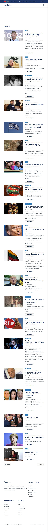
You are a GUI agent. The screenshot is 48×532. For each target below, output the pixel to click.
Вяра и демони (7, 506)
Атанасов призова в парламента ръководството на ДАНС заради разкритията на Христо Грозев (33, 372)
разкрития (7, 26)
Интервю (30, 486)
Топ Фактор (30, 496)
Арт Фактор (28, 203)
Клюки (5, 512)
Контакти (20, 512)
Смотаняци (6, 515)
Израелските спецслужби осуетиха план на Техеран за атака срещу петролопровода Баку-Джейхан (34, 126)
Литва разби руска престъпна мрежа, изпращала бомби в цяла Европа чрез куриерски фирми (34, 254)
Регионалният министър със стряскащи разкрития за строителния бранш (34, 104)
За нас (19, 504)
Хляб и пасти (31, 490)
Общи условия (21, 506)
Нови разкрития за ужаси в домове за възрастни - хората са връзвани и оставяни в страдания (34, 301)
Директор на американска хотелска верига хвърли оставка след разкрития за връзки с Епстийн (34, 144)
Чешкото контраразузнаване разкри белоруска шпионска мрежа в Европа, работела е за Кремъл (34, 322)
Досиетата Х (28, 75)
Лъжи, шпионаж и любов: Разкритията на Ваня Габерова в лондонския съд (33, 394)
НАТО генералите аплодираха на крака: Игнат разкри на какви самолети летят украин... (20, 1)
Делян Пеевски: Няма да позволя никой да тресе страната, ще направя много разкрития (34, 342)
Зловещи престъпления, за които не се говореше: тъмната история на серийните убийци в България (34, 79)
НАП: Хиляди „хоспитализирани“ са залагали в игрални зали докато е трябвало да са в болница (33, 189)
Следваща (41, 464)
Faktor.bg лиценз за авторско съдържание (13, 524)
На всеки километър (32, 492)
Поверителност (21, 508)
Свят (26, 30)
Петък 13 (30, 494)
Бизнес (27, 100)
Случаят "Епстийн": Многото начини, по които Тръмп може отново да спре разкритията (34, 229)
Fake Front (6, 504)
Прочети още (29, 53)
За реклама (20, 510)
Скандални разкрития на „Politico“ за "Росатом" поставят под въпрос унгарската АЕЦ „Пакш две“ (34, 34)
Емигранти (6, 510)
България (27, 185)
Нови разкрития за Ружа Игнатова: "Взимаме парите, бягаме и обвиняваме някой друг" (33, 452)
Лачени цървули (31, 488)
